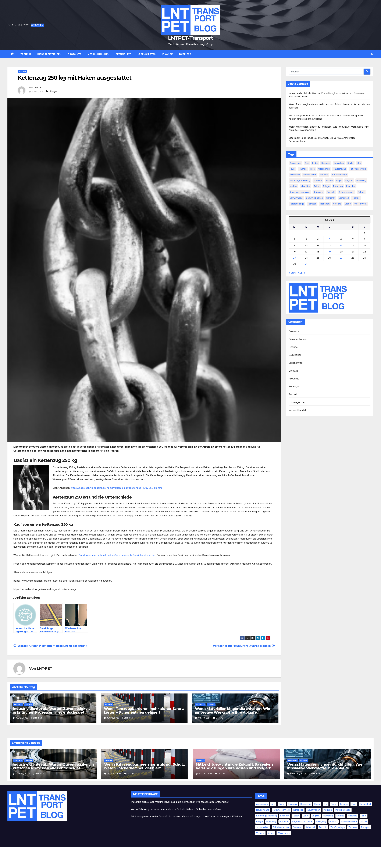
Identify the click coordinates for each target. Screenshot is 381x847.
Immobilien (295, 174)
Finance (167, 54)
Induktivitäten (309, 174)
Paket (317, 186)
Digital (350, 163)
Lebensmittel (147, 54)
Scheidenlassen (346, 192)
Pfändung (338, 186)
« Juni (292, 272)
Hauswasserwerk (358, 169)
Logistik (349, 180)
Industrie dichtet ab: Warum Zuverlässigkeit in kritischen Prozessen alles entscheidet (51, 710)
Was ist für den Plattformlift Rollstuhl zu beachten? (52, 646)
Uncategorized (297, 402)
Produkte (74, 54)
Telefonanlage (297, 203)
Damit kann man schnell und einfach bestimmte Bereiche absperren (117, 555)
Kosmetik (318, 180)
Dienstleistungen (49, 54)
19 (329, 251)
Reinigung (318, 192)
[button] (372, 54)
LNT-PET (38, 87)
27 (341, 257)
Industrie (324, 174)
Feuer (292, 169)
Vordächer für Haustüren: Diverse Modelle (242, 646)
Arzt (307, 163)
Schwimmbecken (314, 198)
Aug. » (301, 272)
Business (185, 54)
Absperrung (295, 163)
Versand (337, 203)
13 (341, 245)
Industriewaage (339, 174)
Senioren (330, 198)
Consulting (339, 163)
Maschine (305, 186)
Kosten (329, 180)
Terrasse (312, 203)
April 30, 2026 (298, 773)
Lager (339, 180)
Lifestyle (293, 370)
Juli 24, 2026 (23, 773)
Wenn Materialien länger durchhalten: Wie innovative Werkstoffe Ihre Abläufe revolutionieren (232, 712)
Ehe (359, 163)
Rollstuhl (331, 192)
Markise (293, 186)
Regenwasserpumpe (300, 192)
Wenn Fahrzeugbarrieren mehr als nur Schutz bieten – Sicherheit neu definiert (144, 710)
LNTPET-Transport (190, 38)
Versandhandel (98, 54)
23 (294, 257)
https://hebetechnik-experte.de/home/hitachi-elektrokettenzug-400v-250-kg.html (116, 487)
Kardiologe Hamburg (300, 180)
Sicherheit (344, 198)
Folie (312, 169)
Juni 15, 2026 (114, 773)
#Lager (53, 91)
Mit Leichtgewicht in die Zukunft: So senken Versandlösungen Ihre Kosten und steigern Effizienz (234, 768)
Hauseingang (339, 169)
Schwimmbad (296, 198)
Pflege (326, 186)
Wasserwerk (360, 203)
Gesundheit (123, 54)
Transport (325, 203)
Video (348, 203)
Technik (25, 54)
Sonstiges (294, 386)
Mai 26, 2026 (206, 773)
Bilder (315, 163)
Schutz (361, 192)
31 (306, 263)
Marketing (361, 180)
